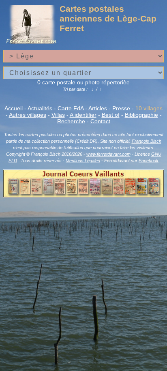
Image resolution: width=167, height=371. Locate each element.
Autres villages (27, 115)
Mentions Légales (83, 160)
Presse (121, 108)
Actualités (40, 108)
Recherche (71, 121)
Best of (111, 115)
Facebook (148, 160)
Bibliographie (141, 115)
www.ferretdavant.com (108, 154)
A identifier (83, 115)
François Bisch (146, 141)
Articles (97, 108)
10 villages (149, 108)
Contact (100, 121)
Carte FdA (71, 108)
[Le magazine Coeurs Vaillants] (83, 195)
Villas (58, 115)
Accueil (13, 108)
